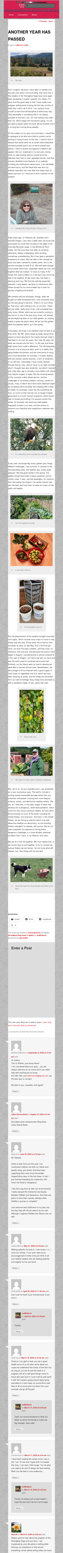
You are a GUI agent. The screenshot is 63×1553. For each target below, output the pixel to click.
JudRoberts (41, 935)
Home (11, 14)
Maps (48, 20)
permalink (23, 938)
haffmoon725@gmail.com (37, 1075)
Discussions (23, 14)
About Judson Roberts (18, 20)
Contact (12, 26)
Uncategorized (34, 932)
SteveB (14, 1534)
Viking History (36, 20)
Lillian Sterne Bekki (19, 1114)
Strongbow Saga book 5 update (21, 935)
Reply (15, 1091)
